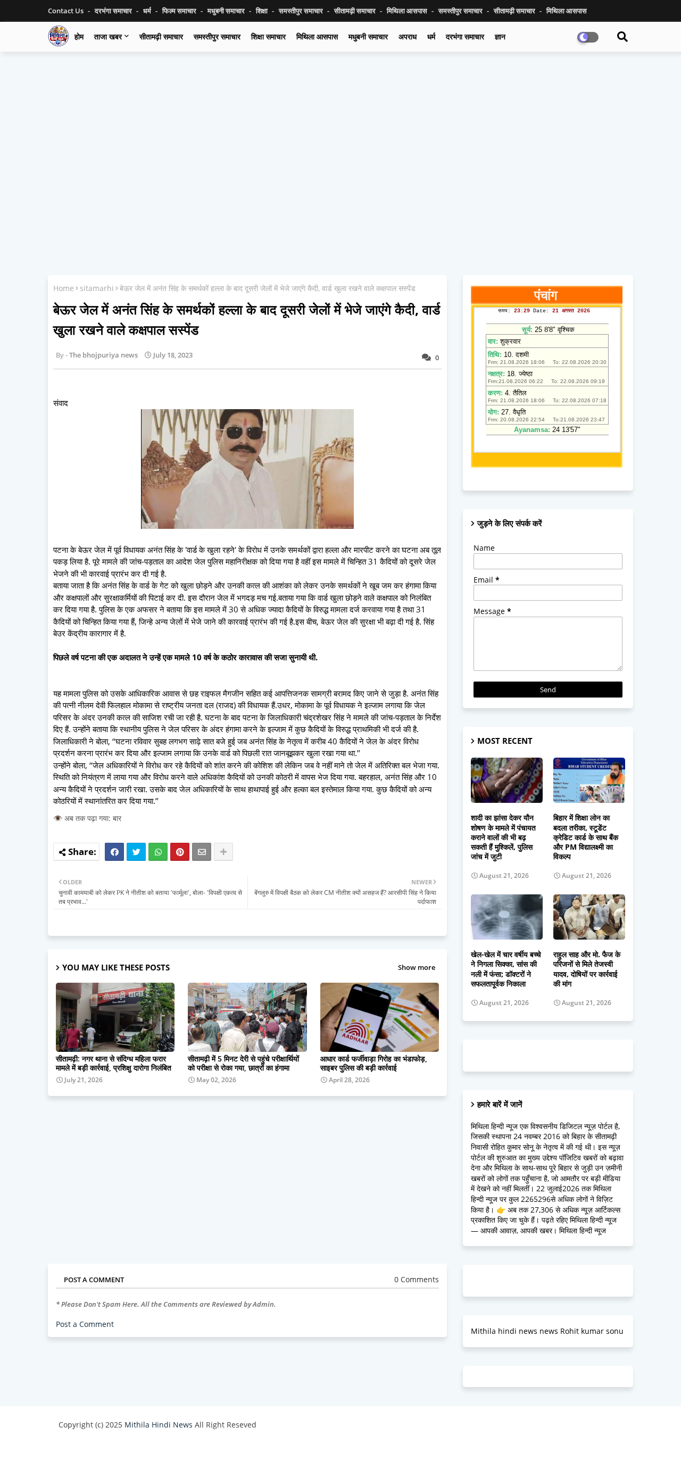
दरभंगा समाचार (114, 10)
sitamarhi (97, 288)
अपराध (407, 36)
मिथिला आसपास (408, 10)
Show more (416, 967)
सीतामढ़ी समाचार (161, 36)
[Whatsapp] (158, 852)
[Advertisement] (340, 136)
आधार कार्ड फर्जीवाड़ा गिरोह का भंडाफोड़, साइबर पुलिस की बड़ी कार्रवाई (373, 1063)
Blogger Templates (134, 1450)
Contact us (66, 10)
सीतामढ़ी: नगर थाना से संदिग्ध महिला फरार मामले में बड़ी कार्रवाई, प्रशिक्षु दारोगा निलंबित (113, 1063)
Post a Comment (85, 1324)
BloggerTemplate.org (266, 1450)
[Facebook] (114, 852)
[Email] (201, 852)
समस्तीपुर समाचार (302, 10)
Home (63, 288)
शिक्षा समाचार (268, 36)
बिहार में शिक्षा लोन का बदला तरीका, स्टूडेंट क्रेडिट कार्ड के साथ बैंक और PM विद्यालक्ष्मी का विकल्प (585, 837)
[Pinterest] (179, 852)
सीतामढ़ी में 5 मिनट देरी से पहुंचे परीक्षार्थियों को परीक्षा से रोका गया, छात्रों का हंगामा (243, 1063)
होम (79, 36)
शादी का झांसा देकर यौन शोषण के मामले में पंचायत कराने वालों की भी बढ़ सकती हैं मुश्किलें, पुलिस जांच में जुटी (503, 837)
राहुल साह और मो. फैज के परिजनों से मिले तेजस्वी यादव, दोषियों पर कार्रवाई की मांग (586, 969)
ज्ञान (500, 36)
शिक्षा (262, 10)
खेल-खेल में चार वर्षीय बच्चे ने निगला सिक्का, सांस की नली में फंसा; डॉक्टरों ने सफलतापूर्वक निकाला (506, 969)
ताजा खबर (108, 36)
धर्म (148, 10)
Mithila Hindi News (158, 1425)
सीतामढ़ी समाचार (355, 10)
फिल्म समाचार (180, 10)
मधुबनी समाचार (226, 10)
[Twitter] (136, 852)
